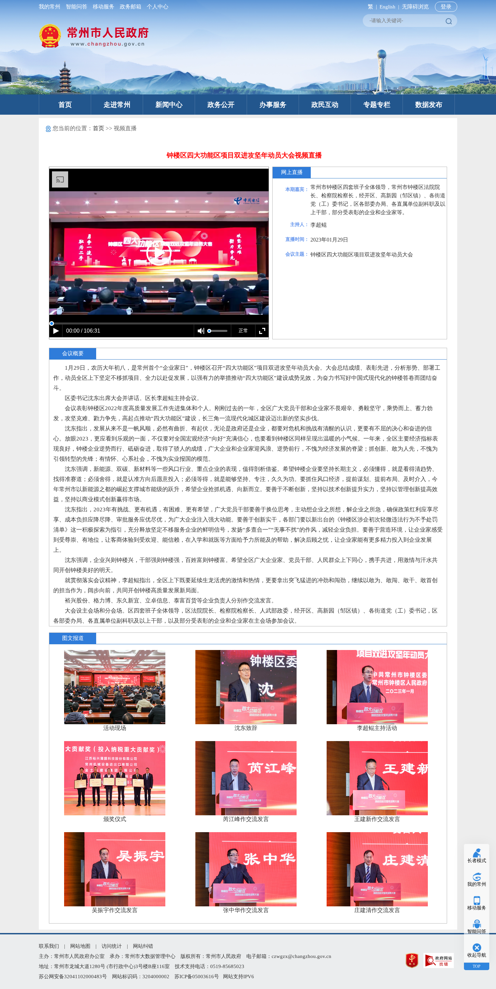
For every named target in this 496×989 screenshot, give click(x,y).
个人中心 (156, 6)
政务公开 (221, 104)
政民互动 (324, 104)
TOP (476, 966)
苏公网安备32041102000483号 (73, 976)
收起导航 (476, 955)
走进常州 (117, 104)
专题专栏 (376, 104)
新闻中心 (169, 104)
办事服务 (272, 104)
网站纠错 (143, 946)
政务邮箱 (130, 6)
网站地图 (80, 946)
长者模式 (476, 860)
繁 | (371, 6)
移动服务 (103, 6)
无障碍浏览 (415, 6)
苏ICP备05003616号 (196, 976)
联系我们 (49, 946)
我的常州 (51, 6)
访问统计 (112, 946)
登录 (446, 6)
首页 (65, 104)
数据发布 (428, 104)
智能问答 (76, 6)
